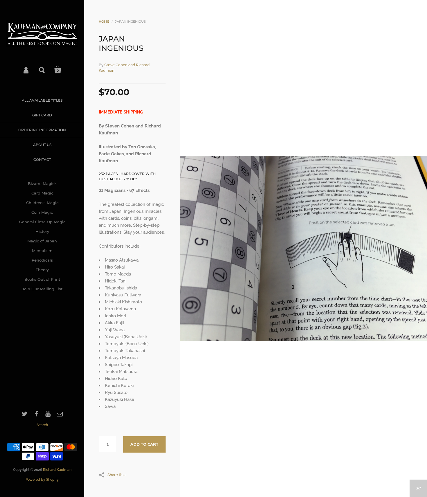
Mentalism (42, 250)
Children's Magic (42, 202)
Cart (58, 69)
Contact (42, 159)
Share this (116, 475)
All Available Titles (42, 100)
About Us (42, 145)
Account (26, 69)
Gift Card (42, 115)
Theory (42, 269)
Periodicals (42, 260)
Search (42, 69)
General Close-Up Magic (42, 221)
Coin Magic (42, 212)
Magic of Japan (42, 241)
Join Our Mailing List (42, 289)
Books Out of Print (42, 279)
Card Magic (42, 193)
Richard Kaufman (57, 470)
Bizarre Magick (42, 183)
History (42, 231)
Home (104, 21)
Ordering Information (42, 130)
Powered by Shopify (42, 480)
